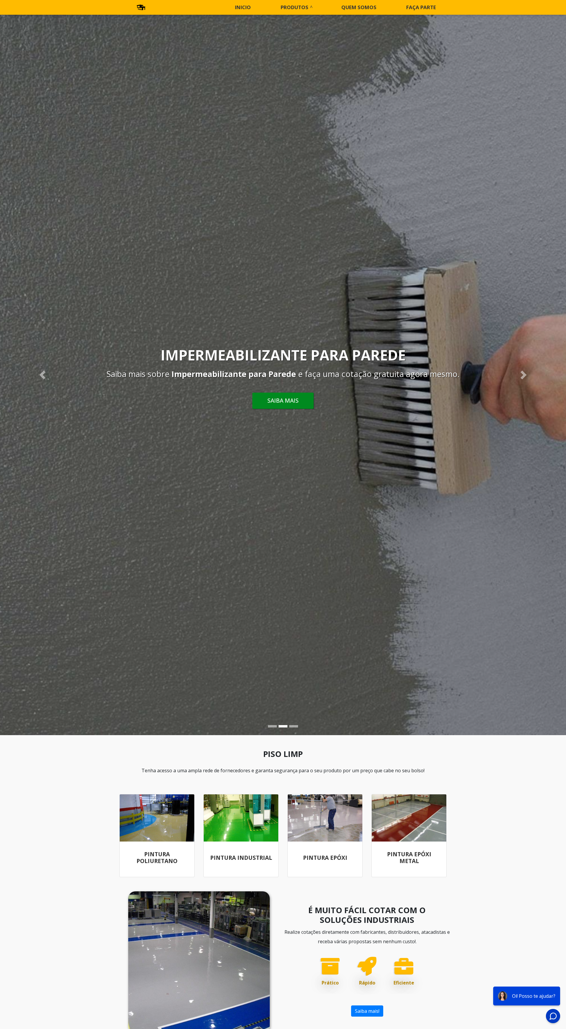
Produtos (294, 7)
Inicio (243, 7)
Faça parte (421, 7)
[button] (42, 375)
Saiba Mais (283, 400)
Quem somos (358, 7)
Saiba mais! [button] (367, 1011)
